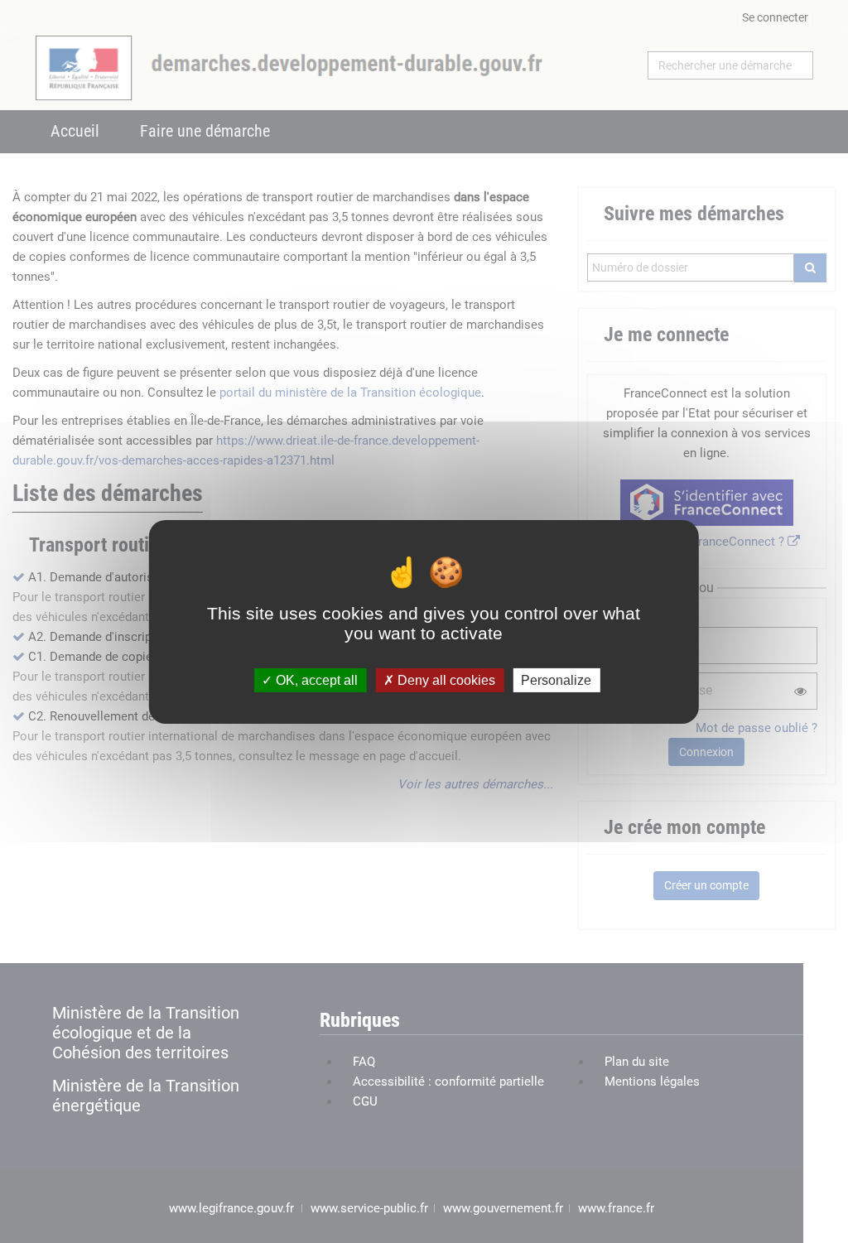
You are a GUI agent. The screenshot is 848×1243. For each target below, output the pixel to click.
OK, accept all (315, 679)
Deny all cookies (444, 679)
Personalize (556, 679)
